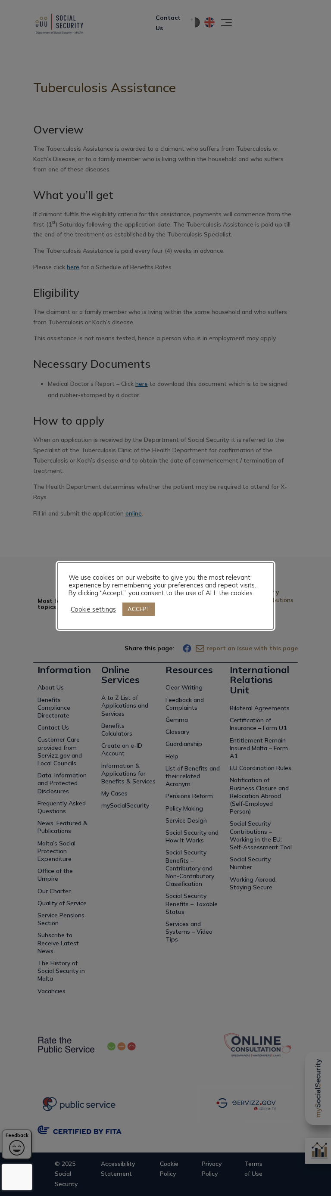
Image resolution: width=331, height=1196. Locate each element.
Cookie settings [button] (93, 609)
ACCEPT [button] (139, 609)
